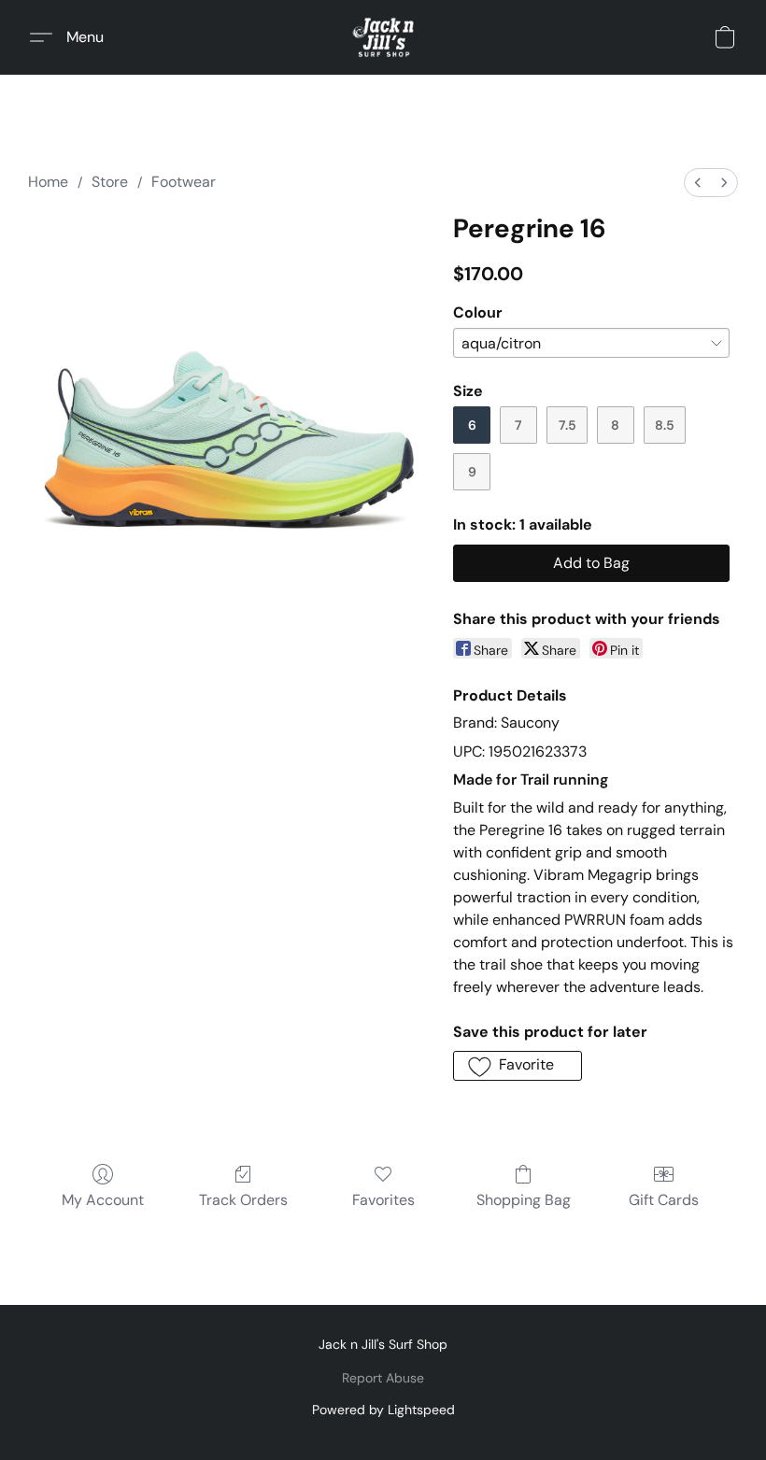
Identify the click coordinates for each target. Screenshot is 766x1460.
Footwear (183, 181)
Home (48, 181)
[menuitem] (698, 182)
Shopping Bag (523, 1200)
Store (110, 181)
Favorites (383, 1200)
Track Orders (243, 1200)
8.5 (664, 425)
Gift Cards (664, 1200)
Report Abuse (383, 1377)
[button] (383, 37)
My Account (103, 1200)
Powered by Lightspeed (383, 1409)
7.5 (567, 425)
